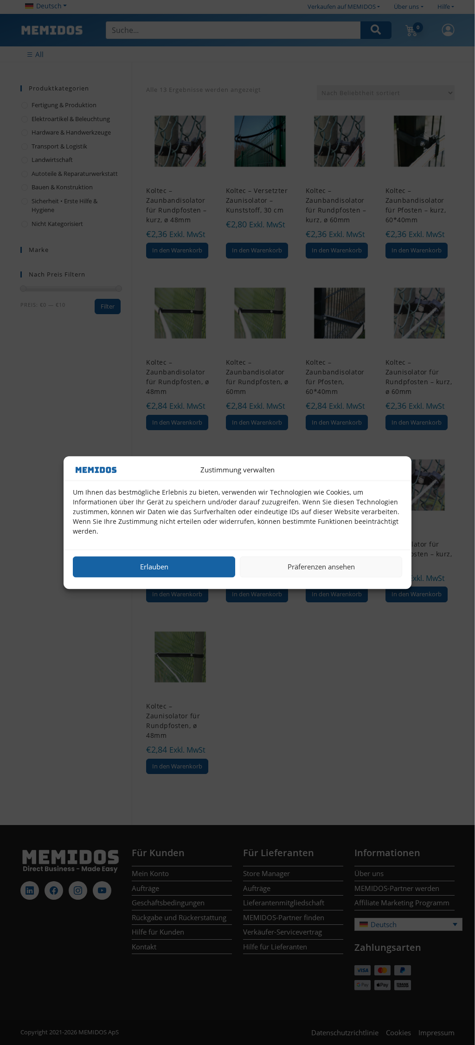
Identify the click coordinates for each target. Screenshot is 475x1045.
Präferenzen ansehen (321, 566)
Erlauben (154, 566)
